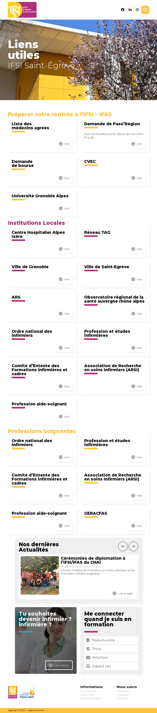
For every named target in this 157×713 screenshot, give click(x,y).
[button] (145, 10)
